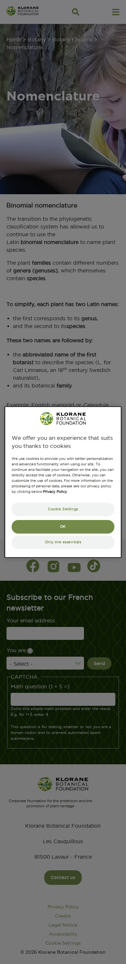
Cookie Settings (63, 509)
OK (63, 526)
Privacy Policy (55, 492)
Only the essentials (63, 542)
